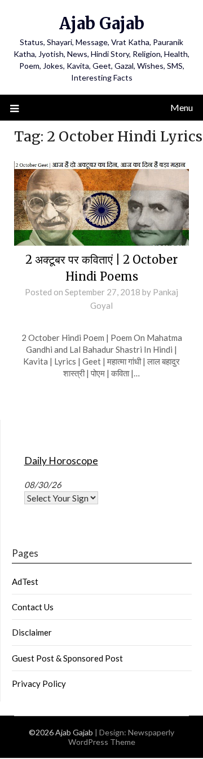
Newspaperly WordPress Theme (121, 737)
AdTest (25, 581)
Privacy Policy (39, 683)
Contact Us (33, 607)
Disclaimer (32, 632)
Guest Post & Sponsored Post (67, 658)
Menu (181, 107)
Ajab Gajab (101, 23)
